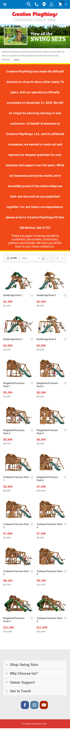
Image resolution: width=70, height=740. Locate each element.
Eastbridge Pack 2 (12, 339)
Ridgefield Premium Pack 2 (47, 385)
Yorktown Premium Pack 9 (49, 620)
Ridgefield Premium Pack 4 (47, 432)
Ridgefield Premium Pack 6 (47, 479)
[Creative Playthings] (35, 16)
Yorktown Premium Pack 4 (49, 526)
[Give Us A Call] (36, 4)
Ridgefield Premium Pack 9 (14, 620)
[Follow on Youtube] (44, 705)
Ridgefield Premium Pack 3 (14, 432)
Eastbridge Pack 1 (12, 295)
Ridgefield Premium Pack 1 (14, 385)
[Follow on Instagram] (34, 705)
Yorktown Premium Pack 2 (16, 526)
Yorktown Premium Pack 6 (49, 573)
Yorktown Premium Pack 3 (16, 573)
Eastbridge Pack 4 (46, 339)
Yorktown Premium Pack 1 (16, 479)
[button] (31, 296)
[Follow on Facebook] (25, 705)
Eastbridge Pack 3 (46, 295)
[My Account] (51, 4)
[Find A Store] (44, 4)
